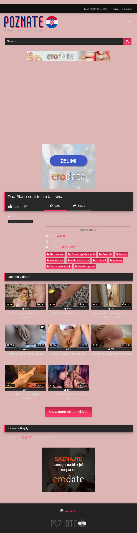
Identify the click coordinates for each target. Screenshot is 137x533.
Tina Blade (68, 247)
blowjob (123, 254)
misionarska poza (79, 260)
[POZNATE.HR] (68, 22)
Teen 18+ (107, 254)
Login (114, 8)
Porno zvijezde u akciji (83, 254)
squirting (117, 260)
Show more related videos (68, 412)
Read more (86, 229)
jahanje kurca (56, 260)
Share (81, 205)
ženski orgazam (86, 266)
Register (127, 8)
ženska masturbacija (60, 266)
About (57, 205)
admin (61, 235)
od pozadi (101, 260)
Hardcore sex (57, 254)
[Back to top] (126, 523)
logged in (26, 437)
